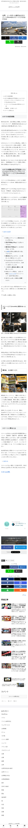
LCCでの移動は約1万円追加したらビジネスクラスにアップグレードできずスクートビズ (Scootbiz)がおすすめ (14, 100)
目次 (12, 93)
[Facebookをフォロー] (7, 582)
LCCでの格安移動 (8, 96)
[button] (18, 42)
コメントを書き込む (14, 696)
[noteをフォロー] (7, 586)
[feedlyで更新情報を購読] (7, 590)
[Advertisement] (14, 66)
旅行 (4, 560)
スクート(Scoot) (10, 560)
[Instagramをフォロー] (20, 582)
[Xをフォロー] (20, 579)
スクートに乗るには (9, 110)
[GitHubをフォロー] (20, 586)
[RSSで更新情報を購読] (20, 590)
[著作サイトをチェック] (7, 579)
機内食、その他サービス (11, 108)
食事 (8, 251)
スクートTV (12, 273)
